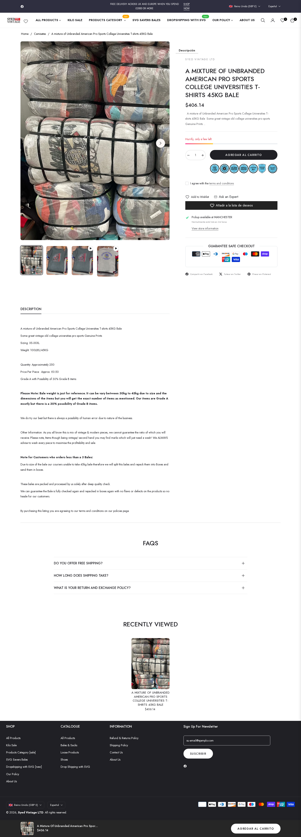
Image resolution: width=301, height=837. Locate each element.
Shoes (64, 760)
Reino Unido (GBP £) (245, 6)
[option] (95, 140)
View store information (205, 228)
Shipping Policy (119, 745)
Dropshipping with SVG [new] (24, 767)
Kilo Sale (11, 745)
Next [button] (160, 143)
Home (24, 34)
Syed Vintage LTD (30, 812)
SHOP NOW (186, 6)
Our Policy (12, 774)
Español (272, 6)
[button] (263, 20)
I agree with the (212, 183)
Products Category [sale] (21, 752)
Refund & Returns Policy (124, 738)
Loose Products (70, 752)
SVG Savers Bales (17, 760)
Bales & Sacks (69, 745)
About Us (11, 781)
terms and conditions (221, 183)
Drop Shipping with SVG (75, 767)
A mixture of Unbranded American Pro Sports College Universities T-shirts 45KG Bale (150, 699)
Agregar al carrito (256, 829)
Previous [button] (29, 143)
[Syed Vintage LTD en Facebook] (186, 766)
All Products (13, 738)
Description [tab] (30, 309)
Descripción (187, 50)
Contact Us (116, 752)
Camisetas (40, 34)
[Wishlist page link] (26, 20)
